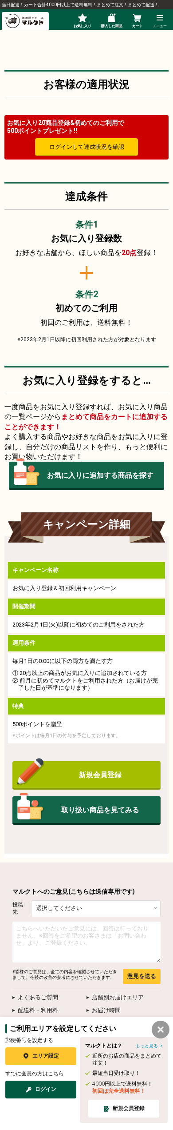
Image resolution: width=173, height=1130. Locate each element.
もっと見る (147, 1045)
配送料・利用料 (38, 1010)
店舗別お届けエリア (118, 997)
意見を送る (141, 976)
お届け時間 (106, 1010)
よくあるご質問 (38, 997)
